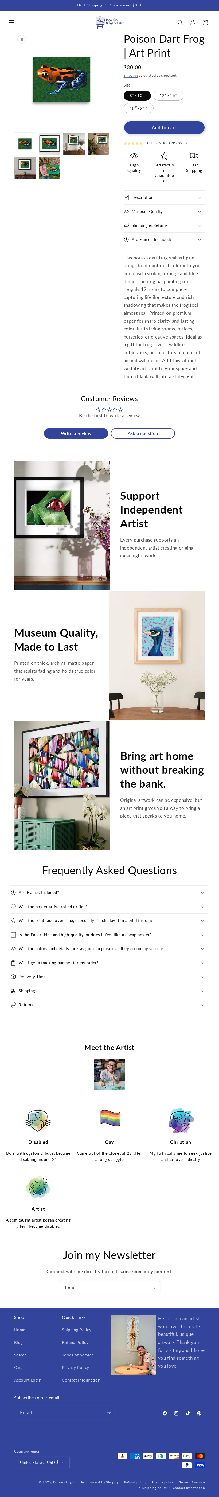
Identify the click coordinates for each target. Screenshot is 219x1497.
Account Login (27, 1380)
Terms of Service (78, 1354)
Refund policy (135, 1482)
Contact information (189, 1488)
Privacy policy (163, 1482)
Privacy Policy (75, 1367)
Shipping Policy (76, 1329)
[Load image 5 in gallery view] (25, 168)
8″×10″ (137, 95)
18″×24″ (139, 108)
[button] (12, 22)
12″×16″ (168, 95)
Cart (18, 1367)
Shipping (131, 75)
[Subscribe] (153, 1287)
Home (20, 1329)
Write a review (76, 433)
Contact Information (81, 1380)
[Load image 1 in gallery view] (25, 144)
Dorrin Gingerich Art (69, 1482)
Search (20, 1354)
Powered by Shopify (102, 1482)
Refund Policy (75, 1342)
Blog (18, 1342)
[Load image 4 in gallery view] (99, 144)
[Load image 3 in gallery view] (74, 144)
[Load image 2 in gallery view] (50, 144)
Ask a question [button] (143, 433)
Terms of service (192, 1482)
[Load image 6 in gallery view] (50, 168)
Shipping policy (154, 1488)
